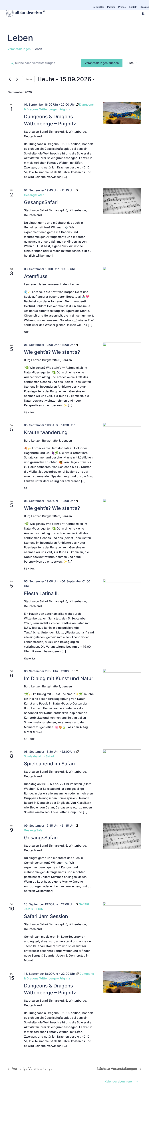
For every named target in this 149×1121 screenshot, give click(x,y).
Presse (122, 7)
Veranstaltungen (19, 49)
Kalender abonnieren (119, 1081)
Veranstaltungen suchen (102, 63)
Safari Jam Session (46, 916)
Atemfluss (35, 276)
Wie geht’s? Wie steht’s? (52, 352)
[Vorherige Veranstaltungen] (10, 79)
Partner (111, 7)
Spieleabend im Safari (49, 764)
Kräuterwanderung (46, 432)
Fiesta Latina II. (41, 593)
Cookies (144, 7)
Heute (28, 79)
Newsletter (98, 7)
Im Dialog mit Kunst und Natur (58, 678)
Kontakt (133, 7)
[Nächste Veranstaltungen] (17, 79)
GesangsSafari (41, 202)
